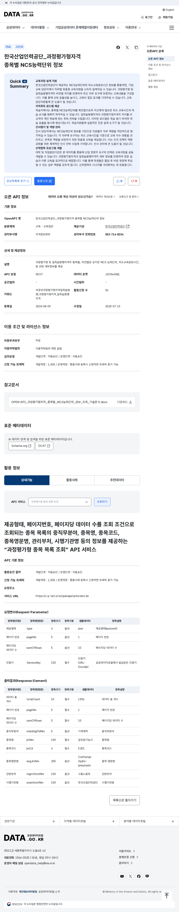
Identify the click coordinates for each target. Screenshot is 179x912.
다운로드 (123, 402)
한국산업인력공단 (115, 226)
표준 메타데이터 (156, 80)
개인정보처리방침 (28, 891)
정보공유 (109, 27)
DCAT (42, 446)
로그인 (148, 17)
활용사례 (71, 480)
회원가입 (168, 17)
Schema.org (19, 446)
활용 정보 (153, 87)
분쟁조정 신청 (127, 857)
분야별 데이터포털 (135, 821)
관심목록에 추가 (16, 181)
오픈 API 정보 (156, 58)
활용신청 (42, 181)
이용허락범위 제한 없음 (49, 348)
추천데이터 (117, 480)
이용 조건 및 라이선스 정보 (159, 67)
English (169, 9)
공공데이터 (13, 27)
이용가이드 (125, 851)
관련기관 (9, 821)
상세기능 (28, 481)
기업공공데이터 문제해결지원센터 (76, 27)
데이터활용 (38, 27)
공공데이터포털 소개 (49, 891)
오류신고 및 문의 (128, 196)
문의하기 (124, 863)
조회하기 (102, 502)
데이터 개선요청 (104, 196)
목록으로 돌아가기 (124, 800)
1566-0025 (22, 857)
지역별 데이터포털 (75, 821)
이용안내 (131, 27)
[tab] (26, 480)
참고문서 (152, 74)
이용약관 (12, 891)
